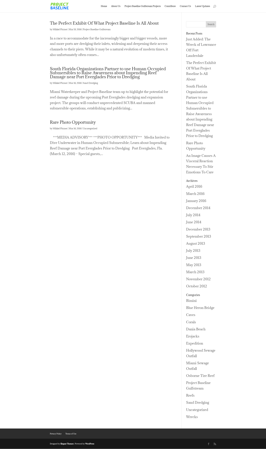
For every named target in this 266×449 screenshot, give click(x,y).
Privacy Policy (56, 434)
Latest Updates (202, 6)
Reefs (190, 395)
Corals (191, 322)
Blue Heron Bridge (200, 307)
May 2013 (193, 265)
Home (104, 6)
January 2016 (196, 200)
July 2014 (193, 215)
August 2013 (195, 243)
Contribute (170, 6)
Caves (190, 314)
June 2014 (193, 222)
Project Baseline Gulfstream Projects (143, 6)
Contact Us (185, 6)
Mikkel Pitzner (60, 29)
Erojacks (192, 336)
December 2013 (198, 229)
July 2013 (193, 250)
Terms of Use (70, 434)
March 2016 (195, 193)
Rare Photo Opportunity (73, 122)
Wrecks (192, 416)
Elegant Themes (67, 444)
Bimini (191, 300)
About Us (115, 6)
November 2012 (198, 279)
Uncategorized (90, 128)
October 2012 (196, 286)
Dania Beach (196, 329)
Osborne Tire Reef (200, 375)
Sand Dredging (90, 83)
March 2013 (195, 272)
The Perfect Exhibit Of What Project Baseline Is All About (104, 23)
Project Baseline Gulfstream (97, 29)
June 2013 (193, 257)
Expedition (194, 343)
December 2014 (198, 208)
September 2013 (198, 236)
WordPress (89, 444)
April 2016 (194, 186)
